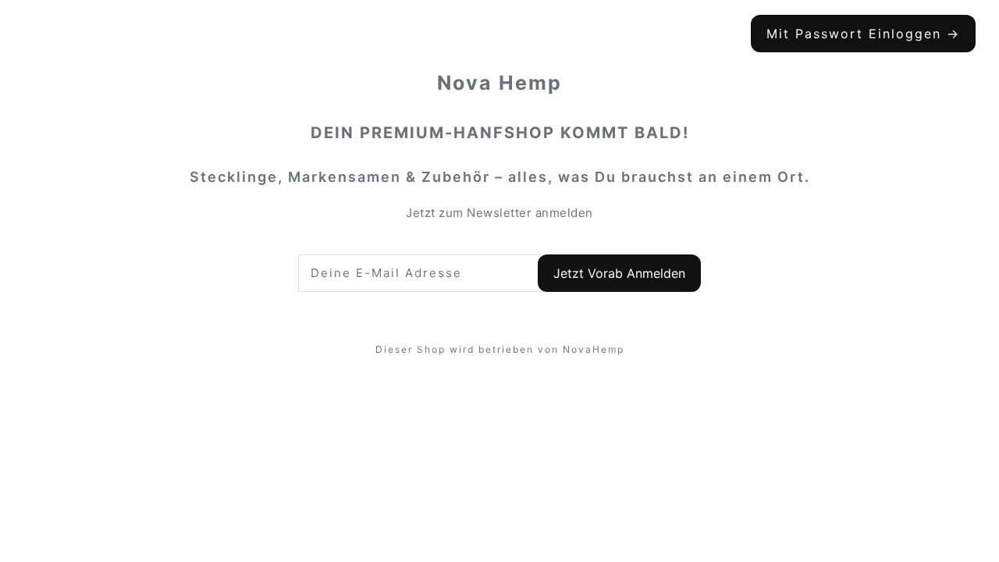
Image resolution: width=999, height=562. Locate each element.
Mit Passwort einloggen (863, 33)
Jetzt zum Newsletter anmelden (499, 212)
